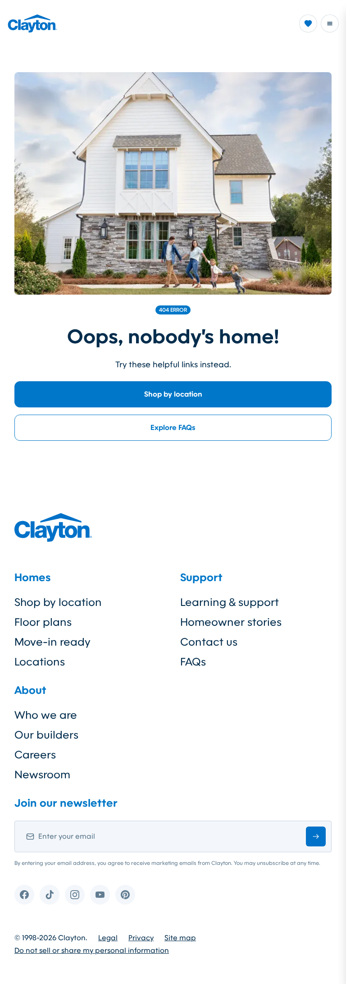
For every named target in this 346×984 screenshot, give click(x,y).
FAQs (193, 662)
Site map (180, 937)
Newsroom (42, 774)
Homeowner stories (231, 622)
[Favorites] (308, 23)
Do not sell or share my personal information (91, 950)
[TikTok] (49, 895)
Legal (108, 937)
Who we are (45, 715)
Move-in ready (52, 642)
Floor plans (43, 622)
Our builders (46, 735)
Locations (39, 662)
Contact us (208, 642)
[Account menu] (330, 23)
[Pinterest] (125, 895)
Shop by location (173, 394)
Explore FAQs (173, 427)
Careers (35, 755)
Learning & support (229, 602)
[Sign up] (316, 836)
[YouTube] (100, 895)
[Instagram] (75, 895)
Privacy (141, 937)
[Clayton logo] (32, 23)
